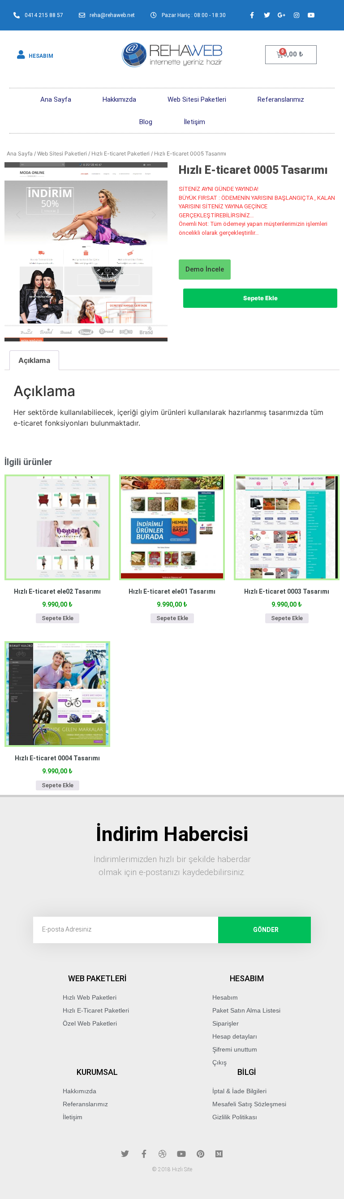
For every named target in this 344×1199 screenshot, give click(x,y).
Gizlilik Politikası (234, 1117)
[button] (205, 269)
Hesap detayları (234, 1036)
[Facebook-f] (252, 15)
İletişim (194, 122)
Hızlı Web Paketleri (89, 997)
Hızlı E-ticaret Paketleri (120, 153)
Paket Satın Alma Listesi (246, 1010)
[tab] (34, 360)
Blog (145, 122)
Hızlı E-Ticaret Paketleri (96, 1010)
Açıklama (34, 360)
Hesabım (225, 997)
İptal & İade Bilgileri (239, 1091)
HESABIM (41, 56)
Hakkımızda (119, 99)
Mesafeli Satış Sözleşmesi (249, 1104)
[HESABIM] (21, 54)
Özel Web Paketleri (90, 1023)
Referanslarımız (281, 99)
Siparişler (225, 1023)
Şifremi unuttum (234, 1049)
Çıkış (219, 1062)
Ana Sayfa (55, 99)
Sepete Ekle (260, 298)
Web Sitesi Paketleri (197, 99)
